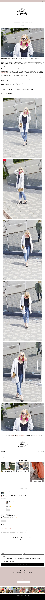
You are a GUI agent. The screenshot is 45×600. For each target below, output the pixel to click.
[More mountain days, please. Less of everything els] (16, 590)
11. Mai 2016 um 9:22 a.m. (10, 493)
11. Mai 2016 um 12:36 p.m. (10, 515)
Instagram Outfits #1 (5, 457)
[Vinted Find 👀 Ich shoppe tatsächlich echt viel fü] (22, 590)
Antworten (4, 498)
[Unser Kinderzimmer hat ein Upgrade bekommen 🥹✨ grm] (29, 590)
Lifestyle (19, 20)
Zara (17, 435)
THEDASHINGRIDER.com (13, 519)
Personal (24, 20)
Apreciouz (29, 78)
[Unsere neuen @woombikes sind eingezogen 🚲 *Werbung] (3, 590)
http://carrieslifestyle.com (6, 496)
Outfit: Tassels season (22, 23)
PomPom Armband (34, 83)
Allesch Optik (26, 437)
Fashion (15, 20)
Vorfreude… (41, 457)
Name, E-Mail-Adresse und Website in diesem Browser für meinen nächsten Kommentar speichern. (21, 558)
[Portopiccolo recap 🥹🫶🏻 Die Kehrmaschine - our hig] (42, 590)
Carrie (7, 492)
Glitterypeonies (4, 72)
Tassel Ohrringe (20, 78)
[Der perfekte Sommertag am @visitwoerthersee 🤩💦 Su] (35, 590)
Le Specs (20, 437)
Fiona (7, 514)
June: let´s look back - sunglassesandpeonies (9, 527)
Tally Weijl (23, 435)
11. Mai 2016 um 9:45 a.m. (13, 503)
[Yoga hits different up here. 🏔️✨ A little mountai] (9, 590)
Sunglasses (28, 20)
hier (12, 435)
